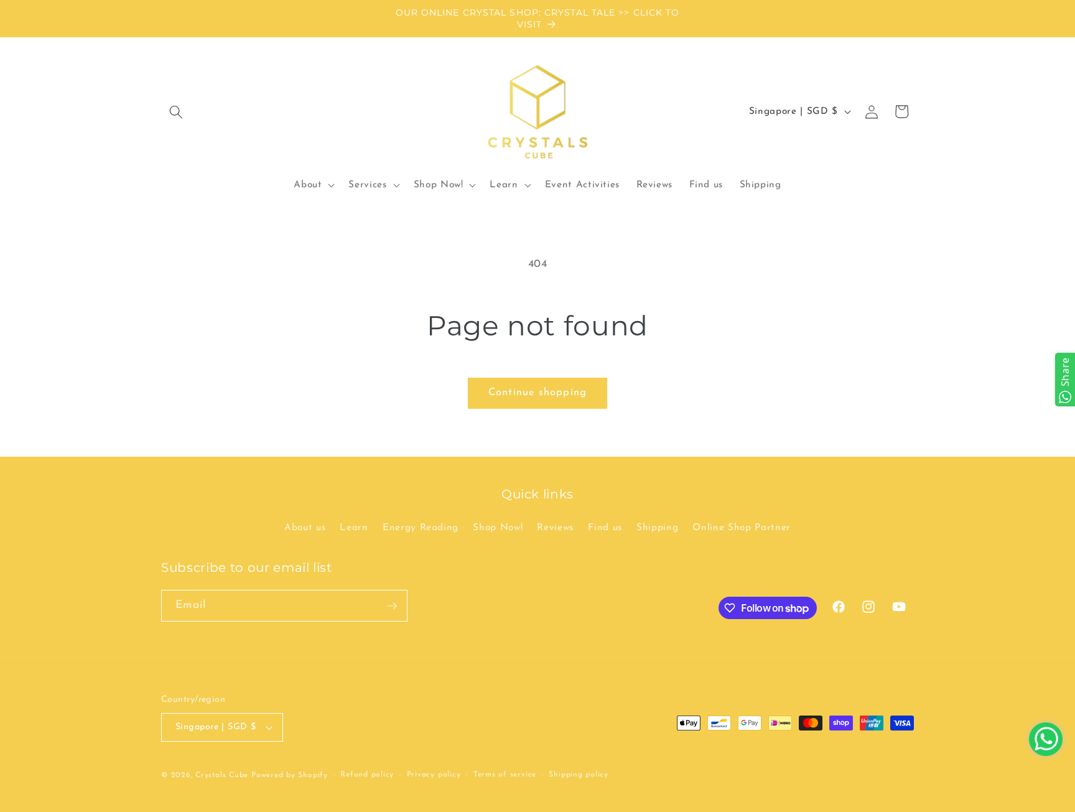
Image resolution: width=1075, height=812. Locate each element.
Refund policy (367, 774)
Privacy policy (434, 774)
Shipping (657, 528)
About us (304, 528)
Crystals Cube (221, 775)
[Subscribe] (392, 606)
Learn (354, 528)
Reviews (555, 528)
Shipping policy (578, 774)
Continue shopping (537, 393)
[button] (176, 111)
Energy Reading (420, 528)
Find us (605, 528)
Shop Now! (498, 528)
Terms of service (504, 774)
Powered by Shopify (289, 775)
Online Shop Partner (741, 528)
